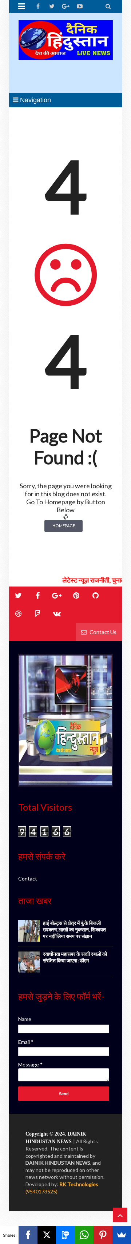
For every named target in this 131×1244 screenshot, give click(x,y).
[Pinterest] (103, 1235)
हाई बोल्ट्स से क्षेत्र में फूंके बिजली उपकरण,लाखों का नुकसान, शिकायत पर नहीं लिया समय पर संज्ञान (74, 929)
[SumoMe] (121, 1235)
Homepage (63, 525)
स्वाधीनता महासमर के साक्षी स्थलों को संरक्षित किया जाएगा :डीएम (75, 957)
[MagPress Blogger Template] (65, 53)
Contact (27, 878)
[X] (46, 1235)
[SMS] (65, 1235)
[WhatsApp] (84, 1235)
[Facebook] (28, 1235)
